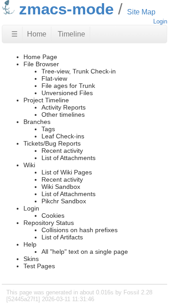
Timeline (71, 34)
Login (160, 21)
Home (36, 34)
